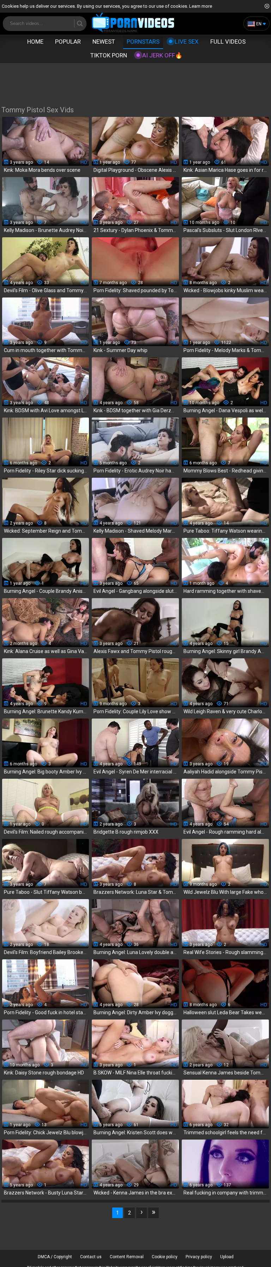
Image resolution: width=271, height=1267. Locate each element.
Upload (227, 1256)
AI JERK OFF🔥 (162, 55)
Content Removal (127, 1256)
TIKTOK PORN (108, 55)
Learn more (200, 6)
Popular (68, 41)
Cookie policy (164, 1256)
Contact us (91, 1256)
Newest (103, 41)
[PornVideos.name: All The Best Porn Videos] (133, 23)
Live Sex (187, 41)
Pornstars (143, 41)
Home (35, 41)
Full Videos (228, 41)
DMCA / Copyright (55, 1256)
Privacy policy (199, 1256)
